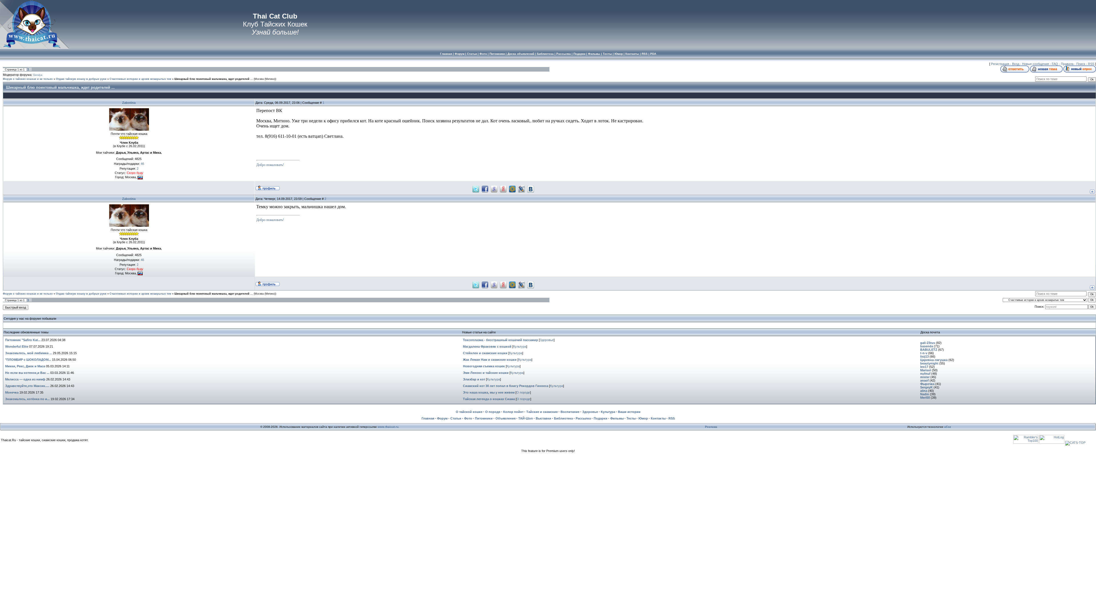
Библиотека (563, 418)
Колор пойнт (513, 412)
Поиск (1080, 64)
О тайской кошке (469, 412)
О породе (523, 392)
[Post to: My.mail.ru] (512, 188)
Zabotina (129, 102)
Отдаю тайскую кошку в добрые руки (81, 79)
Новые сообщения (1035, 64)
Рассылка (583, 418)
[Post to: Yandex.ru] (503, 188)
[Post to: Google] (494, 188)
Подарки (600, 418)
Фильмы (617, 418)
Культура (519, 346)
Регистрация (1000, 64)
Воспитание (570, 412)
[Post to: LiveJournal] (521, 188)
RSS (1091, 64)
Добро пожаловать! (270, 165)
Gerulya (37, 75)
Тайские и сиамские (542, 412)
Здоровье (547, 340)
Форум (442, 418)
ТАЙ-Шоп (525, 418)
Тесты (631, 418)
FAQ (1055, 64)
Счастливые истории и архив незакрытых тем (140, 79)
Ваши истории (629, 412)
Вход (1015, 64)
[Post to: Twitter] (475, 188)
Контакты (658, 418)
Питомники (484, 418)
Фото (468, 418)
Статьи (455, 418)
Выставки (543, 418)
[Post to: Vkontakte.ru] (530, 188)
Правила (1067, 64)
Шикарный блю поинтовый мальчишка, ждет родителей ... (213, 79)
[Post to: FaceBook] (484, 188)
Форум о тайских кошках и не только (28, 79)
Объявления (505, 418)
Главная (428, 418)
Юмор (643, 418)
